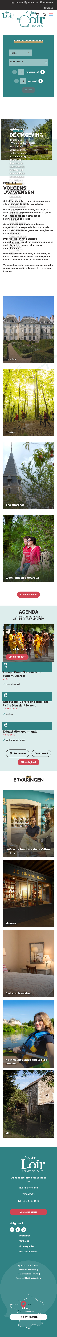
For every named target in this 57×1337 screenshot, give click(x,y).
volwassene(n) (32, 72)
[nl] (51, 14)
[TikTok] (17, 1229)
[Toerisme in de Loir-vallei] (33, 19)
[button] (51, 14)
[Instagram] (23, 1229)
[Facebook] (12, 1229)
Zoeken (28, 90)
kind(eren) (32, 81)
